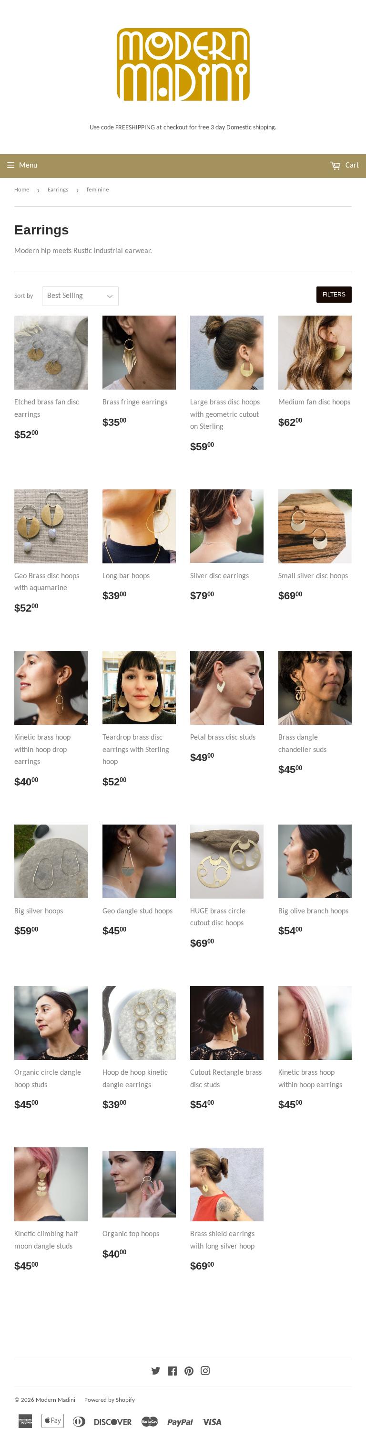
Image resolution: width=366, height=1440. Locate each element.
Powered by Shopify (109, 1400)
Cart (351, 165)
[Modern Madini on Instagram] (205, 1372)
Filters (334, 294)
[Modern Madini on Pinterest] (189, 1372)
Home (21, 190)
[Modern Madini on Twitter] (156, 1372)
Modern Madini (55, 1400)
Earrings (58, 190)
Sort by (23, 296)
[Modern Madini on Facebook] (172, 1372)
